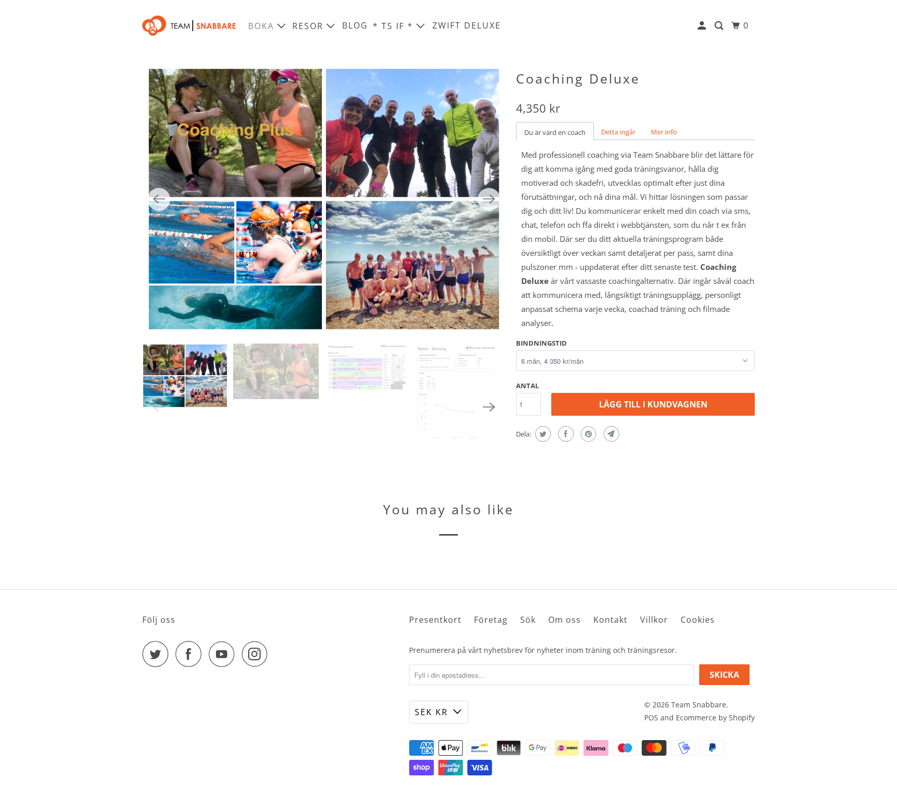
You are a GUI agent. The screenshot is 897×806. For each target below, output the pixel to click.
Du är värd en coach (555, 132)
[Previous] (158, 199)
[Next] (489, 199)
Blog (355, 25)
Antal (527, 385)
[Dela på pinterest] (587, 434)
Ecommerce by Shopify (715, 717)
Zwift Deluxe (466, 25)
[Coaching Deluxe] (324, 199)
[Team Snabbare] (189, 25)
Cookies (698, 619)
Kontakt (610, 619)
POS (651, 717)
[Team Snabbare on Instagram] (257, 654)
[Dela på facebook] (564, 434)
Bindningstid (541, 343)
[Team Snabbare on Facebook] (191, 654)
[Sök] (720, 25)
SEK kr (431, 712)
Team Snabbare (698, 704)
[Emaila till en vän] (610, 434)
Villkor (654, 619)
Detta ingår (618, 131)
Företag (491, 619)
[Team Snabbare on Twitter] (157, 654)
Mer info (664, 131)
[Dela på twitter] (542, 434)
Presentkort (435, 619)
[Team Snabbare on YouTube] (224, 654)
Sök (528, 619)
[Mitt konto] (703, 25)
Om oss (564, 619)
